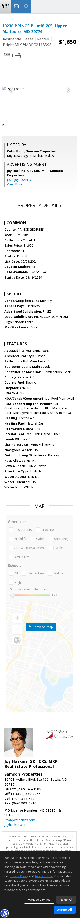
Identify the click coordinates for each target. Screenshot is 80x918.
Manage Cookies (39, 900)
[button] (5, 913)
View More (14, 184)
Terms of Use (44, 876)
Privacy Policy (19, 876)
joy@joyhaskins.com (21, 179)
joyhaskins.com (15, 824)
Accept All (64, 910)
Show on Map (42, 627)
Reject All (66, 900)
